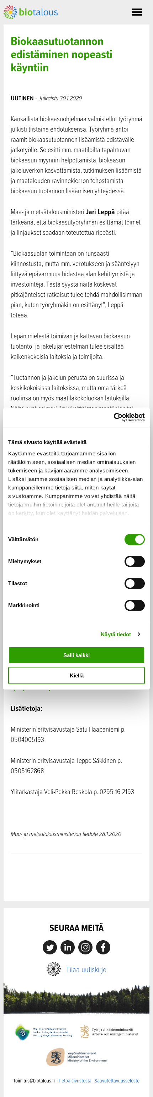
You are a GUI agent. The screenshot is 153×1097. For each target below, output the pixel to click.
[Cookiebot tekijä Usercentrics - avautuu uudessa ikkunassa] (114, 417)
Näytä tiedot (116, 634)
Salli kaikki (76, 655)
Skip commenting (76, 886)
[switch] (135, 561)
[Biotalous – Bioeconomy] (31, 11)
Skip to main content (28, 27)
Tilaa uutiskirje (86, 969)
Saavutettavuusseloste (117, 1080)
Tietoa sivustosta (74, 1080)
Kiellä (77, 675)
